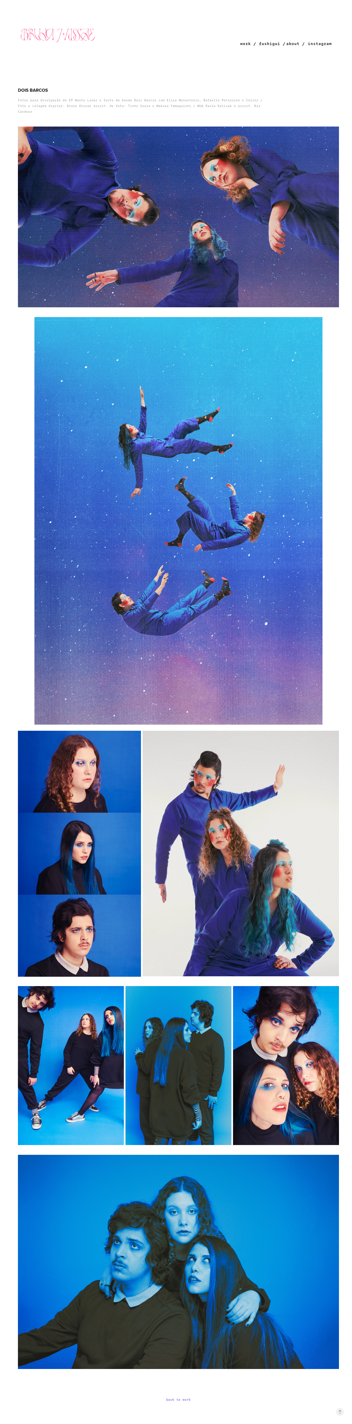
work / (248, 43)
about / (295, 43)
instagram (320, 43)
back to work (178, 1399)
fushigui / (272, 43)
